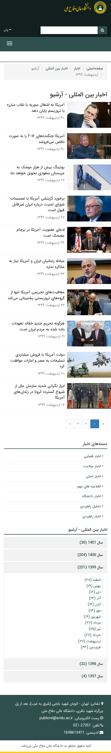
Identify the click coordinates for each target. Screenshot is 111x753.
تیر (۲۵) (95, 629)
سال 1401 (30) (91, 542)
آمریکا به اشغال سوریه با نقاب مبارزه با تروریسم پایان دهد (36, 108)
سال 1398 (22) (91, 664)
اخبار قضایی (92, 456)
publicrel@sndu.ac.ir (56, 718)
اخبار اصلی (93, 476)
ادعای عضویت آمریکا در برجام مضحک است (41, 233)
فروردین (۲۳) (91, 647)
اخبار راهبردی (91, 516)
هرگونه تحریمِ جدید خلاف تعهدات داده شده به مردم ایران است (38, 326)
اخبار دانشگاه (91, 496)
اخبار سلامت (92, 466)
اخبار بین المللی (56, 68)
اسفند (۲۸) (93, 580)
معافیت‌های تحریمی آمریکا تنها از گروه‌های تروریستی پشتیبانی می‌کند (36, 295)
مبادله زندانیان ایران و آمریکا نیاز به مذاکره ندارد (37, 264)
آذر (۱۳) (95, 598)
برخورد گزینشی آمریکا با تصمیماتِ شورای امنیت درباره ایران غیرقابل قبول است (37, 204)
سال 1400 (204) (90, 555)
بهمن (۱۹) (93, 586)
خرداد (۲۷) (92, 635)
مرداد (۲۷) (93, 622)
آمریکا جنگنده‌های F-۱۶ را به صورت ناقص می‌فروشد (37, 139)
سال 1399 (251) (90, 567)
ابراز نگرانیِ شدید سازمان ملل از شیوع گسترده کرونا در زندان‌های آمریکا (39, 392)
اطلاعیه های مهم (89, 486)
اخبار (77, 68)
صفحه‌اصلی (94, 68)
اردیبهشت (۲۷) (89, 641)
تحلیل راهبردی (90, 506)
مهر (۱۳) (95, 610)
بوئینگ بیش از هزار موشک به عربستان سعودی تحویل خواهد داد (37, 170)
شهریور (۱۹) (92, 617)
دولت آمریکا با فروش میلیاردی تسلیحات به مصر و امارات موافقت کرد (37, 360)
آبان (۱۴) (94, 604)
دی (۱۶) (95, 592)
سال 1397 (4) (92, 676)
